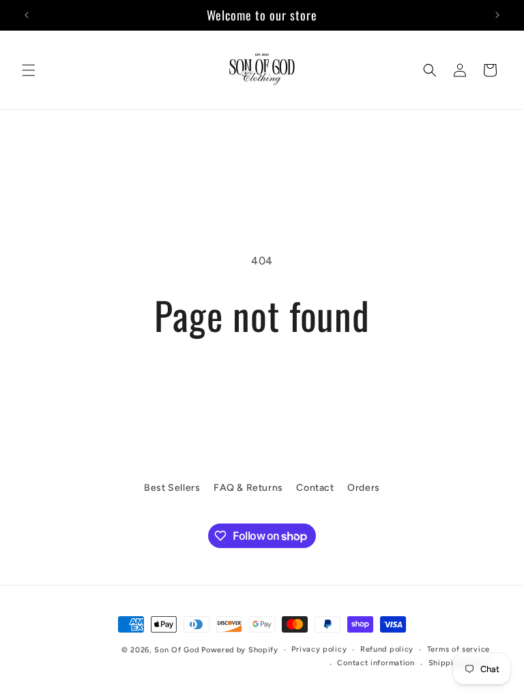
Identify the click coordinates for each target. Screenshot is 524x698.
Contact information (375, 662)
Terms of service (458, 649)
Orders (363, 488)
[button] (29, 70)
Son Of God (176, 650)
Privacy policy (319, 649)
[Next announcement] (497, 15)
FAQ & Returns (248, 488)
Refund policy (386, 649)
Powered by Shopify (239, 650)
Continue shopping (262, 381)
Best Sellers (172, 488)
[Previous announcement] (27, 15)
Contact (315, 488)
